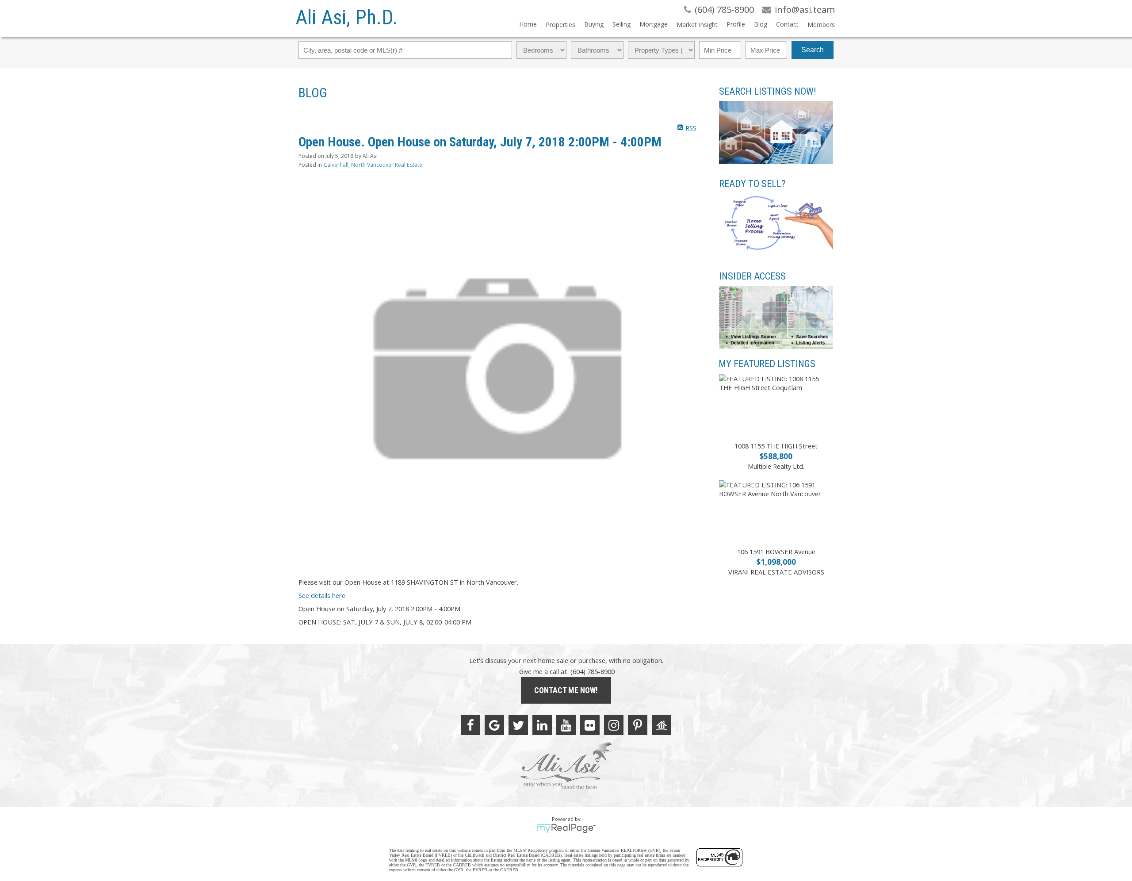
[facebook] (470, 725)
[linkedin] (542, 725)
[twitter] (518, 725)
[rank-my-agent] (661, 725)
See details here (321, 595)
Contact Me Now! (566, 690)
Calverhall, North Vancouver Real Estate (373, 165)
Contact (787, 24)
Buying (594, 24)
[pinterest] (637, 725)
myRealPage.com (566, 828)
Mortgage (653, 24)
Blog (760, 24)
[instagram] (613, 725)
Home (528, 24)
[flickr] (590, 725)
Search (812, 50)
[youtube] (566, 725)
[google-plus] (494, 725)
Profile (736, 24)
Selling (621, 24)
